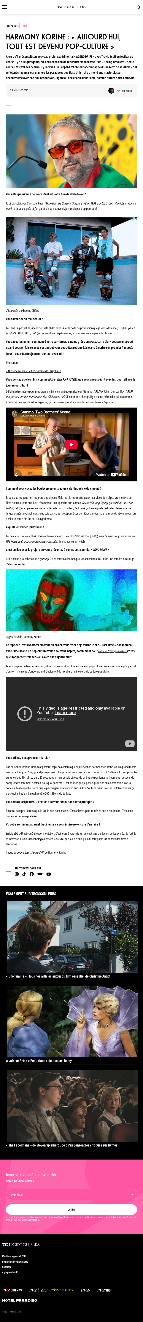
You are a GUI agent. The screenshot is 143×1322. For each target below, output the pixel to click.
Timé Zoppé (126, 90)
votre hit (112, 650)
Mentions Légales (16, 1312)
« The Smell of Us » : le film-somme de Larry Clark (33, 370)
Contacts (6, 1267)
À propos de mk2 (10, 1272)
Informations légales (30, 1220)
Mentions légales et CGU (14, 1256)
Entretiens (13, 25)
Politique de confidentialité (15, 1262)
